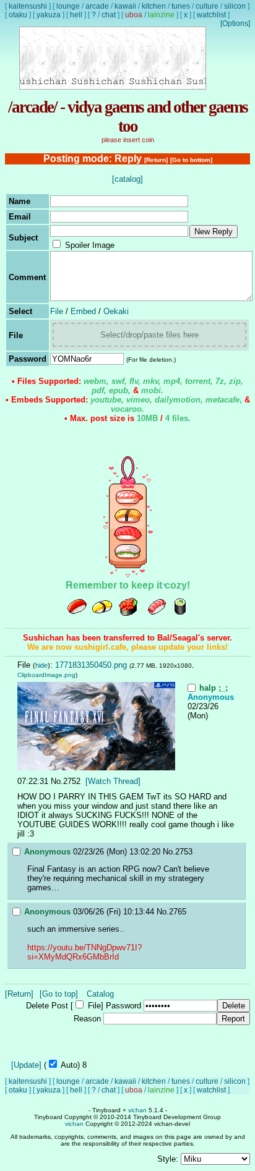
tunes (180, 6)
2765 (177, 911)
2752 (71, 781)
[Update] (26, 1065)
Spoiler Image (90, 245)
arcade (97, 6)
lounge (68, 6)
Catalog (100, 994)
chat (109, 15)
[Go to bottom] (191, 159)
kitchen (154, 6)
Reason (87, 1018)
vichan (137, 1110)
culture (207, 6)
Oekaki (116, 311)
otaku (18, 15)
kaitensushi (28, 6)
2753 (183, 851)
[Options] (235, 23)
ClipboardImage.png (46, 674)
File (56, 311)
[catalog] (127, 179)
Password (123, 1005)
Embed (83, 311)
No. (57, 781)
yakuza (49, 15)
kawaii (125, 6)
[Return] (156, 159)
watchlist (211, 15)
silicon (235, 6)
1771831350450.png (91, 665)
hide (41, 665)
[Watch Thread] (112, 781)
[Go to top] (59, 994)
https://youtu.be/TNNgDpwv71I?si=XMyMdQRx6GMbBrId (84, 952)
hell (76, 15)
